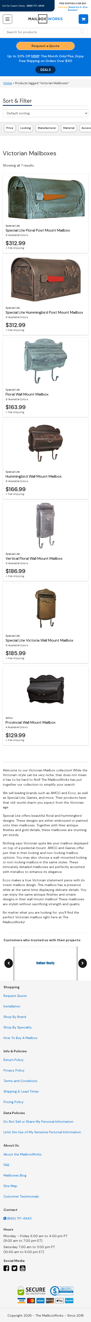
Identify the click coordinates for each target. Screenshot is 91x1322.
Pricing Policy (14, 1102)
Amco (9, 717)
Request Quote (15, 996)
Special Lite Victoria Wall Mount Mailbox (39, 640)
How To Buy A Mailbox (20, 1038)
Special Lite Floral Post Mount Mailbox (38, 230)
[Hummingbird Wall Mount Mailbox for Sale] (45, 443)
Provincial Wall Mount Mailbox (31, 722)
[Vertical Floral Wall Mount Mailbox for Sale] (45, 525)
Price (9, 128)
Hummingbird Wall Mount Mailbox (34, 476)
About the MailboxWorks (23, 1154)
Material (68, 128)
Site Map (10, 1186)
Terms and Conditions (20, 1081)
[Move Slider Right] (82, 963)
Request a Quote (46, 46)
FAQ (6, 1165)
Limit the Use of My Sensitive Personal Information (42, 1132)
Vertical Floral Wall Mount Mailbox (34, 558)
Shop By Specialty (18, 1027)
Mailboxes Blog (15, 1175)
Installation (12, 1006)
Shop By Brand (15, 1017)
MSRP (35, 56)
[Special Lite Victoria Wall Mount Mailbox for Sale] (45, 607)
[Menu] (7, 19)
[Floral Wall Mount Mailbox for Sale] (45, 361)
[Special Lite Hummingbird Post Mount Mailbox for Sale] (45, 279)
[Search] (82, 31)
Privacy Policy (14, 1070)
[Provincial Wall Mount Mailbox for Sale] (45, 689)
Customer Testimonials (21, 1196)
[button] (83, 19)
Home (8, 83)
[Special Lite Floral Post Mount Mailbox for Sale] (45, 197)
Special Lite (13, 225)
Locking (25, 128)
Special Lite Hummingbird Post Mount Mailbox (44, 312)
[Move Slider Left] (8, 963)
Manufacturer (47, 128)
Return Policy (14, 1060)
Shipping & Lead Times (21, 1091)
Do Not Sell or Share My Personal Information (38, 1121)
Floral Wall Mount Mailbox (27, 394)
